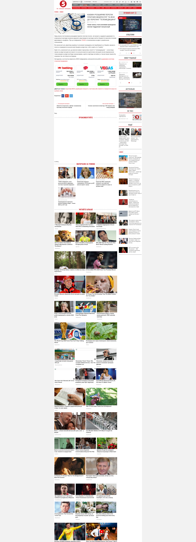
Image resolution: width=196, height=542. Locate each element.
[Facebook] (114, 1)
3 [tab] (131, 53)
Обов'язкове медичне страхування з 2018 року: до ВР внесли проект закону (85, 183)
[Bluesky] (134, 1)
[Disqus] (85, 141)
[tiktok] (119, 1)
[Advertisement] (85, 75)
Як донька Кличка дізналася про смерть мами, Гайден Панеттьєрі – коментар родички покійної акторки (135, 171)
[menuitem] (75, 5)
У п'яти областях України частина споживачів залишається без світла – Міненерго (130, 46)
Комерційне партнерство (122, 115)
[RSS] (140, 1)
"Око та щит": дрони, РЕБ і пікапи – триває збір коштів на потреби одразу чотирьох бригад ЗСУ (125, 77)
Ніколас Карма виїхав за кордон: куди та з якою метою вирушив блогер (135, 240)
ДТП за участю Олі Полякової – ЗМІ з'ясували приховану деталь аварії (134, 250)
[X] (128, 1)
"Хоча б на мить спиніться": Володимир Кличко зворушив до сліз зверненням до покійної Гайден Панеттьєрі (135, 159)
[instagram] (116, 1)
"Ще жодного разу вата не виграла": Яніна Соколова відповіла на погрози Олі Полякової (135, 222)
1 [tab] (124, 31)
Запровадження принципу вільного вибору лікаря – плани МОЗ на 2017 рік (66, 203)
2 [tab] (136, 31)
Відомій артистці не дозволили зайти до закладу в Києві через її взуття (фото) (135, 193)
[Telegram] (122, 1)
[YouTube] (137, 1)
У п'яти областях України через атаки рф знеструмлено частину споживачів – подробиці (130, 50)
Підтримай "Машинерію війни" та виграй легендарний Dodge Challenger (125, 66)
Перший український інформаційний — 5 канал (63, 5)
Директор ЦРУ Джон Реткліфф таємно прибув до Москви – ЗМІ (134, 213)
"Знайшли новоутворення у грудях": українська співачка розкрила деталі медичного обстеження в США (134, 203)
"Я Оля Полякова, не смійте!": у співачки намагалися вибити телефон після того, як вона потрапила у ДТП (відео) (135, 182)
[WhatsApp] (125, 1)
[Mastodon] (131, 1)
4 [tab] (133, 53)
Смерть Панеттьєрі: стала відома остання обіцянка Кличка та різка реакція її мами (135, 231)
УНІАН (84, 40)
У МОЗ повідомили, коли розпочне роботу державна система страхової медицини (66, 183)
